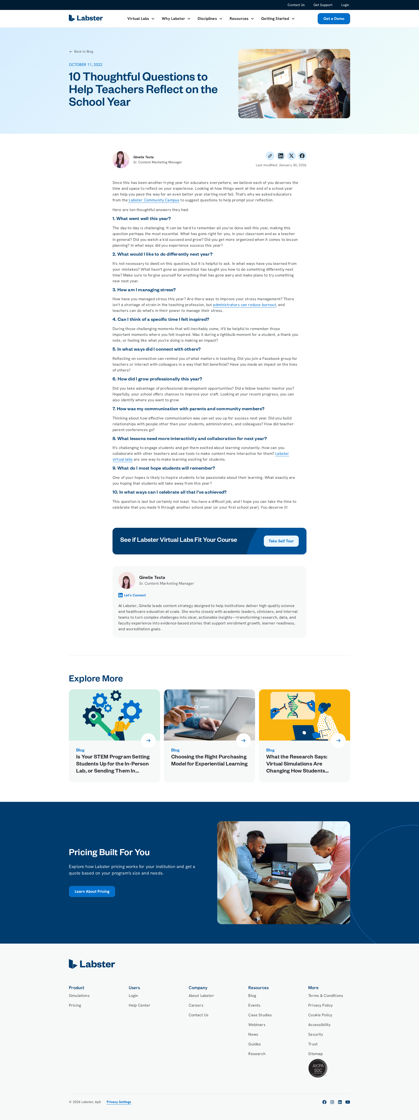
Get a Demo (333, 18)
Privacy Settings (119, 1102)
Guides (254, 1044)
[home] (209, 964)
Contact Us (296, 5)
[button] (141, 18)
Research (256, 1053)
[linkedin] (340, 1102)
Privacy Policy (320, 1005)
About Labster (201, 995)
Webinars (256, 1024)
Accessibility (319, 1024)
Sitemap (315, 1053)
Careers (196, 1005)
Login (345, 5)
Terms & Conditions (325, 995)
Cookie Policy (320, 1014)
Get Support (323, 5)
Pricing (75, 1005)
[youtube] (347, 1102)
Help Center (140, 1005)
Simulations (79, 995)
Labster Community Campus (153, 200)
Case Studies (260, 1014)
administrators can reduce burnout (244, 304)
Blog (252, 995)
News (253, 1034)
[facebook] (324, 1102)
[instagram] (332, 1102)
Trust (313, 1044)
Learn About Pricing (92, 891)
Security (315, 1034)
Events (254, 1005)
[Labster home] (87, 18)
